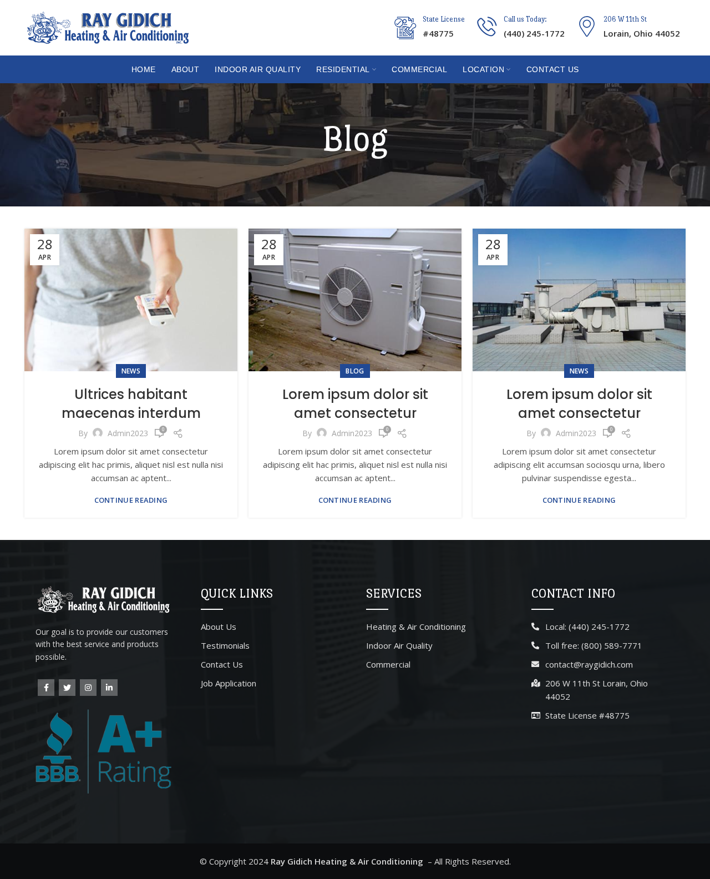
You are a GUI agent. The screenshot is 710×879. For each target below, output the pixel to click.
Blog (355, 371)
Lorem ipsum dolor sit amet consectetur (355, 403)
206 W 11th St (625, 19)
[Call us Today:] (487, 27)
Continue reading (131, 500)
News (130, 371)
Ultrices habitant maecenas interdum (131, 403)
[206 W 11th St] (587, 27)
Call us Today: (525, 19)
